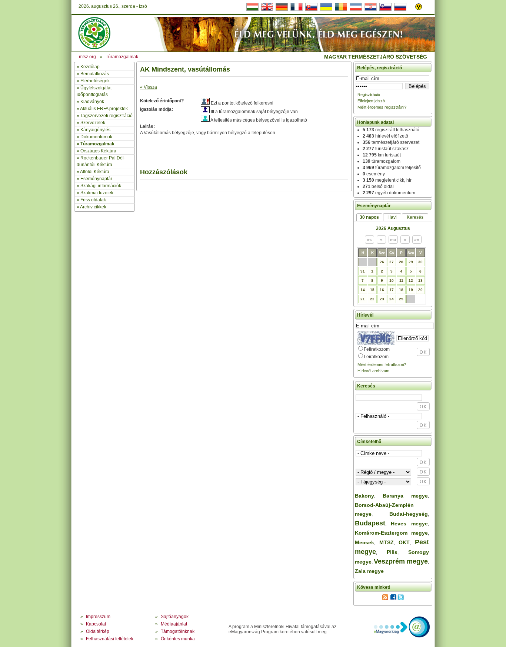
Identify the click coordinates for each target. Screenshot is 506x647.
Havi (392, 217)
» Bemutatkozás (93, 73)
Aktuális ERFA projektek (104, 108)
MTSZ (386, 542)
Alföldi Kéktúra (94, 171)
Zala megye (369, 571)
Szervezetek (92, 122)
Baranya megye (405, 496)
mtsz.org (87, 56)
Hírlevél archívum (373, 371)
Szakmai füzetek (96, 192)
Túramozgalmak (97, 143)
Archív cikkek (93, 206)
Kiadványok (92, 101)
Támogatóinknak (177, 631)
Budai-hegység (408, 514)
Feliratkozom (377, 349)
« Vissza (148, 87)
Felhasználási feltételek (109, 638)
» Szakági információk (99, 185)
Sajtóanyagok (175, 616)
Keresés (415, 217)
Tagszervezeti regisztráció (106, 115)
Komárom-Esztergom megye (391, 533)
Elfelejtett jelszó (371, 101)
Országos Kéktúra (98, 151)
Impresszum (98, 616)
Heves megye (409, 523)
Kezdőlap (90, 66)
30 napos (369, 217)
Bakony (364, 496)
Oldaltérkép (97, 631)
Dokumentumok (96, 136)
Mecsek (364, 542)
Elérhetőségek (95, 80)
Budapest (370, 523)
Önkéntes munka (178, 638)
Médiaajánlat (174, 624)
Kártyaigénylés (95, 129)
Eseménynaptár (96, 178)
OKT (404, 542)
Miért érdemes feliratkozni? (381, 364)
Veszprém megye (401, 561)
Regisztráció (368, 94)
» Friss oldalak (91, 199)
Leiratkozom (376, 356)
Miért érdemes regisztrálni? (381, 107)
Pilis (392, 552)
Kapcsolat (96, 624)
